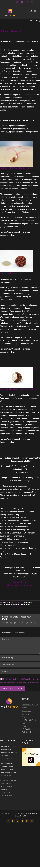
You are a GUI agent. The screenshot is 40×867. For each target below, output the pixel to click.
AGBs (25, 816)
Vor (37, 21)
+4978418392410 (29, 720)
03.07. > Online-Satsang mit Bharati (14, 509)
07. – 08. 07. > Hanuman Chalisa (13, 518)
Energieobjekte (27, 602)
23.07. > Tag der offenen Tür (11, 545)
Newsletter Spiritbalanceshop (9, 605)
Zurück (30, 21)
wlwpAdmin (6, 602)
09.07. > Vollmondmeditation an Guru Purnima (18, 521)
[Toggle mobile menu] (35, 10)
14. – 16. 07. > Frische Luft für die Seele (15, 524)
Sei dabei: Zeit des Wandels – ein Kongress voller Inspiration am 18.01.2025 (8, 787)
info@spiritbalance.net (30, 729)
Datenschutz (17, 816)
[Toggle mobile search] (31, 10)
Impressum (33, 813)
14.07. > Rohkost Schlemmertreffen (14, 527)
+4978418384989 (33, 723)
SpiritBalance (31, 732)
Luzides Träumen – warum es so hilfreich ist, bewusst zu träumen (9, 751)
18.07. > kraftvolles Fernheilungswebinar (16, 530)
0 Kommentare (25, 605)
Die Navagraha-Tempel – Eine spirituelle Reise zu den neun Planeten (8, 768)
